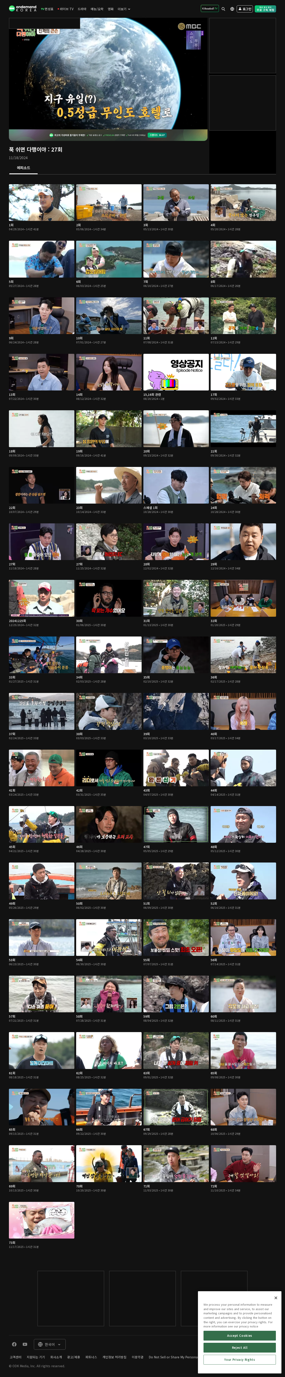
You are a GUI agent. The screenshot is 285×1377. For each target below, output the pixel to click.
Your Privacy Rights (239, 1359)
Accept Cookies (239, 1335)
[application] (108, 73)
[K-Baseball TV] (210, 8)
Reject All (240, 1347)
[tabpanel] (142, 718)
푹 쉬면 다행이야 (27, 149)
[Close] (276, 1298)
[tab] (23, 168)
